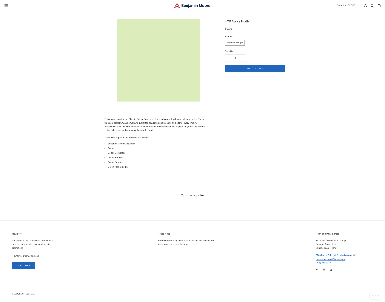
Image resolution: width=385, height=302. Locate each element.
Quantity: (229, 51)
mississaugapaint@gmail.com (330, 259)
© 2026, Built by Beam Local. (23, 294)
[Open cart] (379, 5)
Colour (111, 148)
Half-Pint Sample (234, 42)
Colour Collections (117, 153)
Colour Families (115, 157)
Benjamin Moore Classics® (121, 143)
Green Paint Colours (118, 167)
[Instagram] (324, 269)
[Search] (372, 5)
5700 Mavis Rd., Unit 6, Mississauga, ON (336, 255)
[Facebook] (317, 269)
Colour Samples (115, 162)
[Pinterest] (331, 269)
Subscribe (23, 265)
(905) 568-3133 (323, 262)
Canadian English (346, 5)
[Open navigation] (6, 5)
